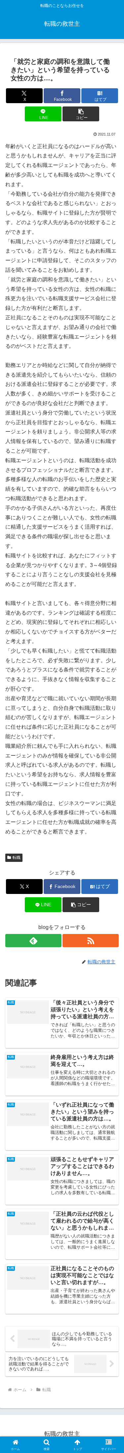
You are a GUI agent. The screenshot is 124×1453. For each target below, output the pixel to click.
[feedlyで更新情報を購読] (33, 940)
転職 (17, 857)
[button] (80, 113)
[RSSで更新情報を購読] (90, 940)
